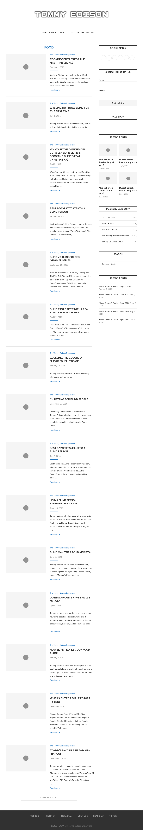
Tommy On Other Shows (119, 242)
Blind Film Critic (119, 217)
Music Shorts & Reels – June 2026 (106, 191)
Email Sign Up (77, 33)
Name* (102, 80)
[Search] (99, 33)
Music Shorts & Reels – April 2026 (114, 320)
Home (44, 33)
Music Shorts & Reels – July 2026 (128, 161)
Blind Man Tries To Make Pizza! (70, 552)
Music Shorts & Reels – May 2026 (128, 189)
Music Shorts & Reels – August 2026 (106, 162)
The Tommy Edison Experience (119, 235)
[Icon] (26, 67)
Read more (55, 90)
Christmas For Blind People (69, 399)
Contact (90, 33)
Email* (102, 91)
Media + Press (119, 223)
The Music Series (119, 229)
